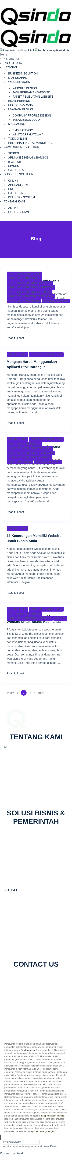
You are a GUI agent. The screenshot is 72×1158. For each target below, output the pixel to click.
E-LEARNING (17, 193)
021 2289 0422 (18, 795)
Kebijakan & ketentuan (22, 1033)
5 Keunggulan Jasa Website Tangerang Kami (32, 945)
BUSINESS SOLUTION (23, 73)
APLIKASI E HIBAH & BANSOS (28, 157)
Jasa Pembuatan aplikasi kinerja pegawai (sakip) (34, 899)
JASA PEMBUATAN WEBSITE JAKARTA (29, 282)
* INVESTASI (12, 58)
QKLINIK (13, 180)
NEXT (41, 692)
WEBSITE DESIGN (25, 88)
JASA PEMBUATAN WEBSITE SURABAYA (30, 296)
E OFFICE (14, 161)
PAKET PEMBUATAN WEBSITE (33, 96)
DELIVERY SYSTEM (21, 197)
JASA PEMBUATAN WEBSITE (24, 278)
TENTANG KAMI (14, 201)
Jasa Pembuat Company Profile (24, 937)
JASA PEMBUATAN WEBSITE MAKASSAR (31, 287)
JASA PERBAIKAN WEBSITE (31, 92)
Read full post (15, 338)
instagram (37, 976)
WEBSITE (60, 618)
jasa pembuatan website (52, 1116)
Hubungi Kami (17, 1029)
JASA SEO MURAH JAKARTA (24, 301)
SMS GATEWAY (23, 130)
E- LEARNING (19, 846)
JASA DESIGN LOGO (26, 119)
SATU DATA (16, 170)
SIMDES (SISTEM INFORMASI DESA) (34, 877)
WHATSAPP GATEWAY (28, 134)
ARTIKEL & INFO (17, 354)
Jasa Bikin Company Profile (21, 929)
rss (59, 976)
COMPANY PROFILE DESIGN (32, 115)
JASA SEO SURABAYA (56, 301)
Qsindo (20, 1153)
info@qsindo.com (20, 799)
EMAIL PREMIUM (19, 100)
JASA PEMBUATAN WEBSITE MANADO (29, 291)
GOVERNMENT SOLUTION (21, 147)
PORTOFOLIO (13, 62)
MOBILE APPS (17, 77)
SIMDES (13, 165)
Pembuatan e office (30, 1050)
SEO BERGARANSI (21, 104)
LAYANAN (10, 67)
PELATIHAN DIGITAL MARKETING (30, 142)
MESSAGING (16, 123)
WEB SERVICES (19, 81)
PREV (10, 692)
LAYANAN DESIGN (20, 109)
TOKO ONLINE (17, 138)
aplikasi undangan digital (43, 1131)
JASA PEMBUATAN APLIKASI (24, 273)
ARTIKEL (14, 207)
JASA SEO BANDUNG (20, 462)
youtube (50, 976)
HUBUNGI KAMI (18, 212)
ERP (11, 189)
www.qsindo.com (17, 791)
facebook (14, 976)
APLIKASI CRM (18, 184)
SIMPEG (13, 153)
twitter (25, 976)
